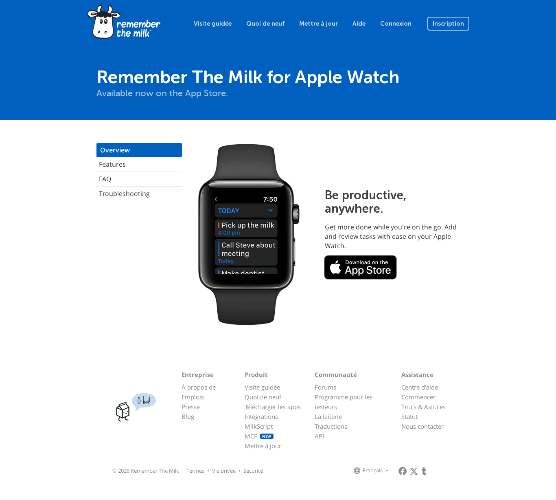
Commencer (418, 397)
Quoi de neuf (265, 23)
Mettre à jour (318, 23)
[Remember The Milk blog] (424, 471)
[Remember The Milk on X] (414, 471)
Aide (359, 23)
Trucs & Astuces (423, 407)
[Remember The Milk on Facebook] (402, 471)
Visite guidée (213, 23)
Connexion (396, 23)
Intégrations (261, 416)
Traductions (331, 426)
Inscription (448, 23)
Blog (188, 416)
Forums (325, 387)
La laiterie (328, 416)
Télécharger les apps (273, 407)
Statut (409, 416)
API (319, 436)
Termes (195, 470)
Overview (115, 149)
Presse (191, 407)
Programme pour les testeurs (343, 402)
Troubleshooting (124, 193)
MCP (258, 436)
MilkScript (259, 426)
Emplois (193, 397)
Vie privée (224, 470)
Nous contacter (422, 426)
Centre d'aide (419, 387)
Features (112, 164)
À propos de (199, 387)
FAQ (105, 178)
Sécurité (253, 470)
